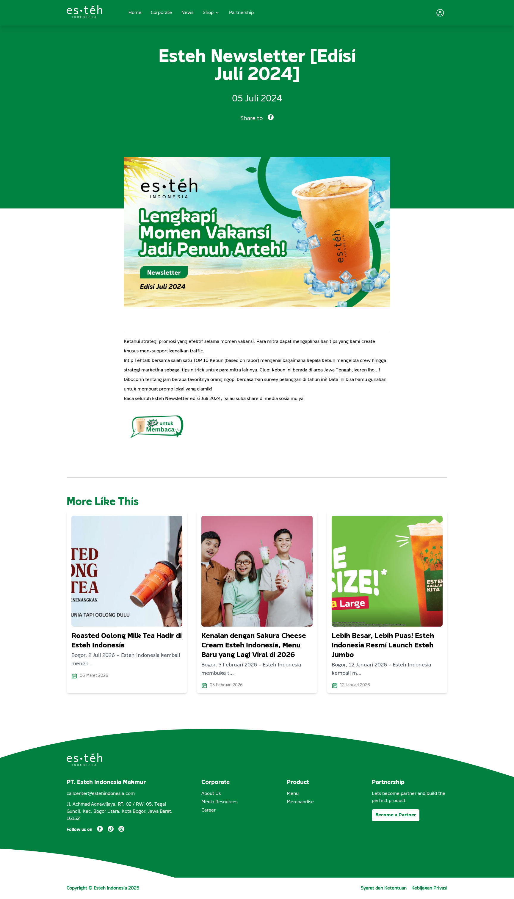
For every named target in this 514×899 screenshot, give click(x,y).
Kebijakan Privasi (429, 888)
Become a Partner (395, 815)
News (187, 12)
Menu (293, 793)
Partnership (241, 12)
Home (134, 12)
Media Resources (219, 802)
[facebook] (271, 118)
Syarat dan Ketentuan (384, 888)
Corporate (161, 12)
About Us (211, 793)
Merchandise (300, 802)
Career (208, 810)
